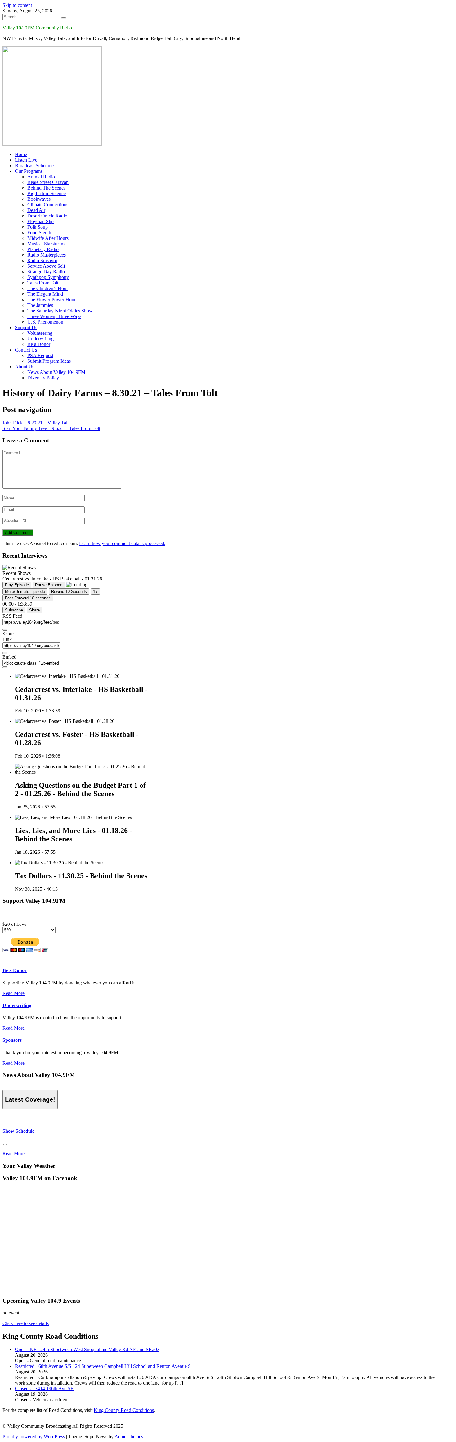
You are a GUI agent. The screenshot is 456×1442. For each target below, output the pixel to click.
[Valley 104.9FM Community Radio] (52, 143)
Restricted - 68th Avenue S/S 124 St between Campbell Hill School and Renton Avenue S (103, 1366)
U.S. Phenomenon (45, 322)
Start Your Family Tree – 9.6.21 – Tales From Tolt (51, 428)
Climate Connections (47, 204)
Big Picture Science (46, 193)
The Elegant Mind (45, 294)
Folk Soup (37, 227)
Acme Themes (128, 1436)
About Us (24, 366)
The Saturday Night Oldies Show (60, 310)
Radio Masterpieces (46, 255)
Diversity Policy (43, 377)
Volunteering (39, 333)
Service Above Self (46, 266)
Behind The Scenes (46, 187)
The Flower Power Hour (51, 299)
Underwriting (40, 338)
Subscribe (14, 610)
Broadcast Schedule (34, 165)
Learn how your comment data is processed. (122, 543)
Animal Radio (41, 176)
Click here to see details (25, 1323)
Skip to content (17, 5)
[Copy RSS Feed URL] (4, 630)
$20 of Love (14, 924)
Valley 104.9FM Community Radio (37, 27)
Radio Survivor (42, 260)
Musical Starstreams (46, 243)
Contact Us (26, 349)
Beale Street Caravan (48, 182)
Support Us (26, 327)
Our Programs (28, 171)
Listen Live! (27, 160)
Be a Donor (38, 344)
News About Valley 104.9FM (56, 372)
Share (34, 610)
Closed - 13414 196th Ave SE (44, 1388)
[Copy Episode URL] (4, 653)
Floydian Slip (40, 221)
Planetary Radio (43, 249)
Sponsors (12, 1040)
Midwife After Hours (48, 238)
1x (95, 591)
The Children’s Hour (47, 288)
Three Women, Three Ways (54, 316)
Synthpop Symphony (48, 277)
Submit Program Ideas (49, 361)
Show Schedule (18, 1131)
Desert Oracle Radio (47, 215)
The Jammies (40, 305)
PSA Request (40, 355)
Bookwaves (39, 199)
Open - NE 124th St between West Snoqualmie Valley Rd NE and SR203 (87, 1349)
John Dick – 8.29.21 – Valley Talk (36, 422)
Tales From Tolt (42, 282)
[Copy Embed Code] (4, 667)
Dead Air (36, 210)
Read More (13, 993)
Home (21, 154)
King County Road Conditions (124, 1410)
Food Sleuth (39, 232)
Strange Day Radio (46, 271)
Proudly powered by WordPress (33, 1436)
